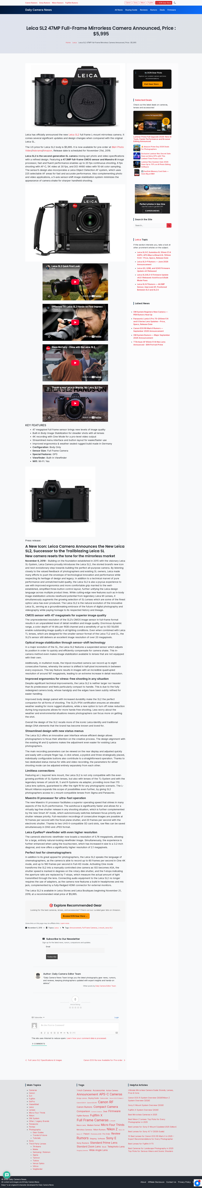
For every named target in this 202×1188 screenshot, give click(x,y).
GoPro (32, 1101)
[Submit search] (169, 225)
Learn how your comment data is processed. (86, 1038)
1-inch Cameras (84, 1090)
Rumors (153, 10)
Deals (162, 10)
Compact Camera (105, 1106)
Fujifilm (150, 3)
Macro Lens (81, 1125)
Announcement (75, 928)
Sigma (35, 1155)
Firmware (172, 10)
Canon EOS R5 (92, 1103)
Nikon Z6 (121, 1130)
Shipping (93, 1139)
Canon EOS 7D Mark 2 (116, 1098)
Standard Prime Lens (103, 1142)
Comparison (83, 1111)
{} (71, 1033)
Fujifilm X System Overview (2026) (143, 1110)
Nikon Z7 (79, 1134)
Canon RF (106, 1102)
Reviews (144, 10)
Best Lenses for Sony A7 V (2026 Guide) (146, 1131)
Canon (128, 3)
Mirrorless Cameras (84, 1130)
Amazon (47, 150)
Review (115, 1133)
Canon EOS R (81, 1103)
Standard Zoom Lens (89, 1146)
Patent (86, 1134)
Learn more (64, 923)
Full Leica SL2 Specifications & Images (45, 1060)
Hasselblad (34, 1104)
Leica (56, 928)
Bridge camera (82, 1098)
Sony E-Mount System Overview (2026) (146, 1105)
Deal (105, 1111)
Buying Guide (131, 10)
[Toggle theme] (175, 3)
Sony (136, 3)
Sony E (111, 1138)
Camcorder (104, 1098)
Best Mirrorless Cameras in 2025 (143, 1114)
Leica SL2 (74, 134)
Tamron (36, 1158)
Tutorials (36, 1138)
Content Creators (96, 1111)
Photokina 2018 (96, 1134)
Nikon (143, 3)
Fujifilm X (96, 1115)
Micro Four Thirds (37, 1113)
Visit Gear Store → (152, 84)
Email (48, 947)
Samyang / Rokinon (41, 1152)
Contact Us (171, 1182)
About (143, 1182)
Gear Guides (38, 1132)
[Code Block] (64, 1032)
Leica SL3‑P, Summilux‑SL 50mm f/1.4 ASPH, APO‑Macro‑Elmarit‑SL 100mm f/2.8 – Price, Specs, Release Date (154, 255)
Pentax (32, 1127)
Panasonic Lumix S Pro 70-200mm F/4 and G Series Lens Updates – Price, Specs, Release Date (150, 321)
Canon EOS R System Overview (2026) (145, 1098)
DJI (30, 1096)
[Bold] (41, 1032)
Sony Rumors (44, 3)
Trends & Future (40, 1135)
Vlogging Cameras (82, 1150)
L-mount (101, 928)
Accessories (99, 1090)
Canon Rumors (31, 3)
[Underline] (48, 1032)
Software (101, 1139)
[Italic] (44, 1032)
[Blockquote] (61, 1032)
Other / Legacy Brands (39, 1121)
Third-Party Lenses (37, 1143)
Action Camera (112, 1090)
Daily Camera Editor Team (106, 986)
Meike (35, 1149)
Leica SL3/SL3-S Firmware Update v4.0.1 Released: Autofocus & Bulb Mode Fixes (152, 278)
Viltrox (35, 1166)
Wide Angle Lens (98, 1150)
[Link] (67, 1032)
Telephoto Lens (116, 1146)
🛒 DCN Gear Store (163, 3)
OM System (34, 1118)
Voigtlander (38, 1169)
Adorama (37, 150)
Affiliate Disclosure (156, 1182)
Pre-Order (106, 1134)
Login (116, 1017)
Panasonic (33, 1124)
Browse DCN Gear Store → (75, 916)
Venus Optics (38, 1163)
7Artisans (37, 1146)
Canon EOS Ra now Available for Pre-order (103, 1060)
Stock (104, 1147)
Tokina (36, 1160)
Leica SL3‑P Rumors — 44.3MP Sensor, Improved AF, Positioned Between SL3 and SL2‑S (152, 287)
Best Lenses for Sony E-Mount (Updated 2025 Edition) (152, 1127)
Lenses (32, 1110)
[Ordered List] (54, 1032)
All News (119, 10)
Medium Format (93, 1125)
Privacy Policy (184, 1182)
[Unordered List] (58, 1032)
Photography (35, 1129)
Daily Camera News (38, 9)
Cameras (33, 1090)
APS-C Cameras (110, 1094)
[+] (74, 1033)
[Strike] (51, 1032)
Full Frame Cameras (89, 928)
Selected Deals (143, 100)
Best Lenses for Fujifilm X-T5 (140, 1143)
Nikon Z (112, 1129)
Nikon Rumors (57, 3)
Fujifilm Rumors (71, 3)
